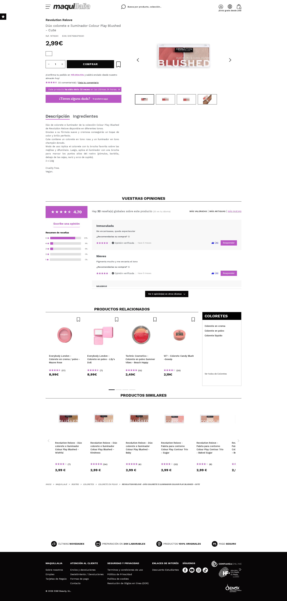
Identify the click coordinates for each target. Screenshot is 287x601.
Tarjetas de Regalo (56, 579)
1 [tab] (112, 389)
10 (72, 75)
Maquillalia (54, 563)
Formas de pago (79, 579)
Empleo (50, 574)
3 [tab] (125, 389)
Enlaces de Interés (165, 563)
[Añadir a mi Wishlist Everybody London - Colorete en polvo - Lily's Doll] (103, 319)
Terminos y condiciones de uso (125, 570)
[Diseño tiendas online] (233, 588)
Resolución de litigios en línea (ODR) (128, 583)
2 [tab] (119, 389)
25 (76, 75)
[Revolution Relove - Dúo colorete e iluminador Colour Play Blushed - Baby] (68, 53)
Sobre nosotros (54, 570)
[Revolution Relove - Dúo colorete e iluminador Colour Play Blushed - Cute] (48, 53)
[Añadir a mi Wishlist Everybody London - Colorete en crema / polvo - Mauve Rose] (64, 319)
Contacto (75, 583)
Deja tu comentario (88, 82)
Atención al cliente (84, 563)
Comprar (65, 379)
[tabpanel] (184, 55)
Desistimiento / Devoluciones (87, 574)
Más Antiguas (217, 211)
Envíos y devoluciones (83, 570)
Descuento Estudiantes (165, 570)
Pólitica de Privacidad (119, 574)
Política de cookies (118, 579)
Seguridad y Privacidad (123, 563)
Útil (216, 243)
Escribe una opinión (67, 223)
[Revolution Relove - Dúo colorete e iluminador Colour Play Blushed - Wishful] (55, 53)
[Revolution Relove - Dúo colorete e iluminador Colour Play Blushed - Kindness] (62, 53)
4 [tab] (132, 389)
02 (81, 75)
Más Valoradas (198, 211)
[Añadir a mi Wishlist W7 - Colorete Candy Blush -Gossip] (179, 319)
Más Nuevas (234, 211)
